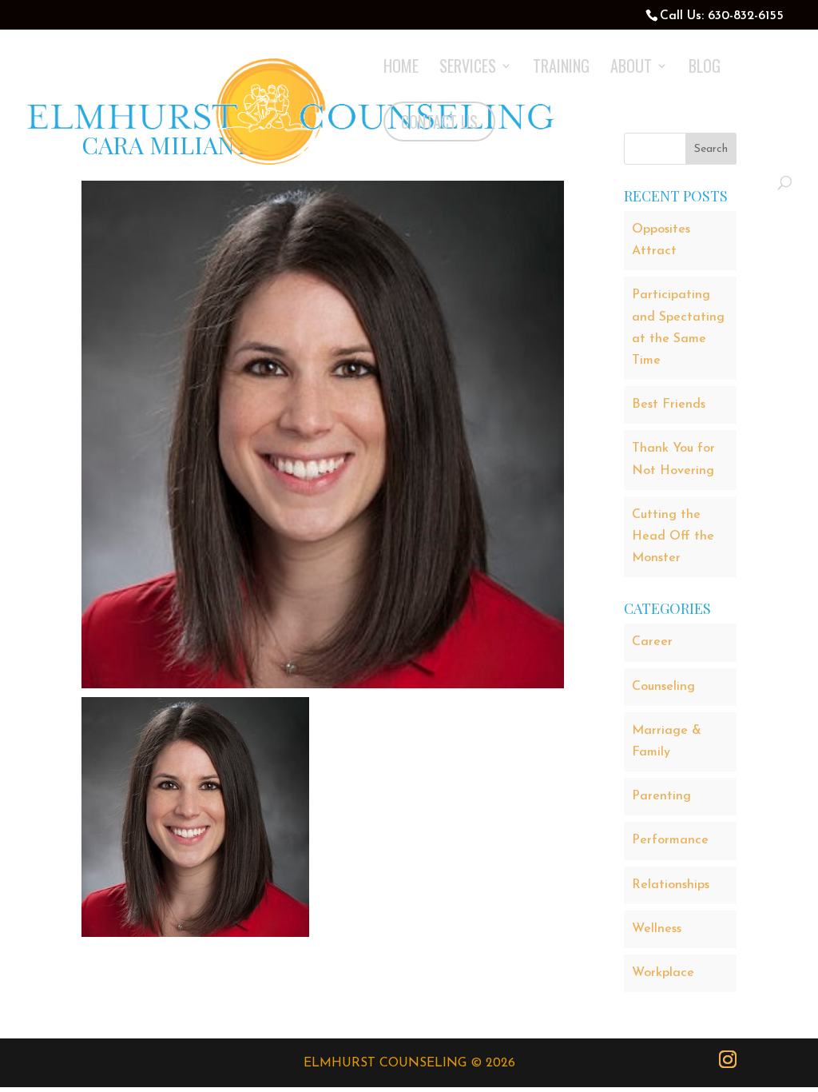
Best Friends (668, 404)
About (631, 69)
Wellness (656, 929)
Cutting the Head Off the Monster (673, 536)
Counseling (663, 686)
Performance (670, 840)
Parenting (661, 796)
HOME (401, 69)
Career (652, 642)
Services (467, 69)
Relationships (670, 885)
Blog (705, 69)
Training (561, 69)
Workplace (663, 972)
